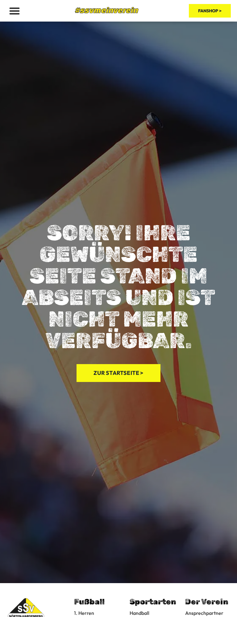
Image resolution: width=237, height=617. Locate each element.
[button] (14, 10)
